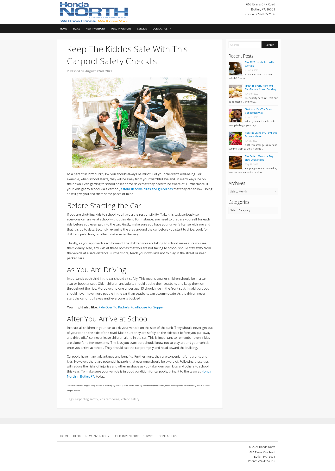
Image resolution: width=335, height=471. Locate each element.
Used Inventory (121, 28)
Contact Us (160, 28)
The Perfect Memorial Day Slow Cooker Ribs (259, 158)
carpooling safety (86, 399)
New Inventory (95, 28)
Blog (76, 28)
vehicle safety (130, 399)
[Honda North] (94, 12)
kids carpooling (109, 399)
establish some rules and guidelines (147, 189)
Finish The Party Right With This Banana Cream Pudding (260, 87)
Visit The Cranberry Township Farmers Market (261, 134)
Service (142, 28)
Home (63, 28)
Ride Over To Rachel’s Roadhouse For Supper (131, 307)
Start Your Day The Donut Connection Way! (259, 111)
